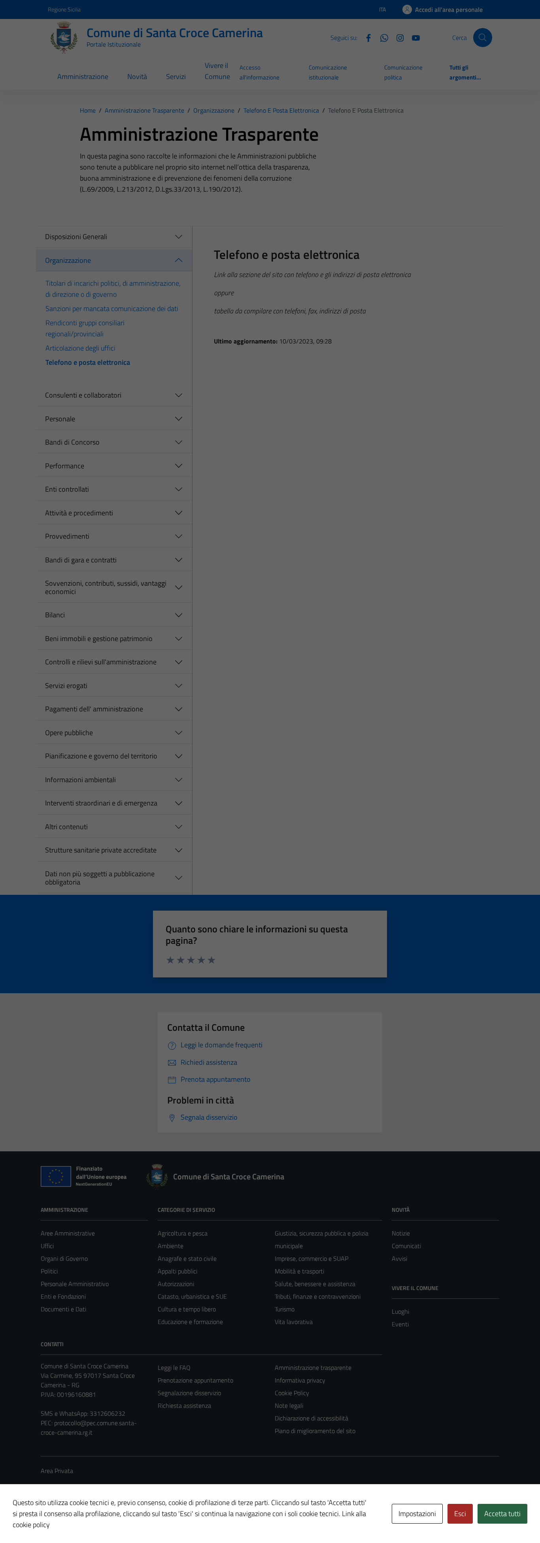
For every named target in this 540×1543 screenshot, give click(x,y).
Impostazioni (417, 1513)
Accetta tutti (502, 1513)
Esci (460, 1513)
